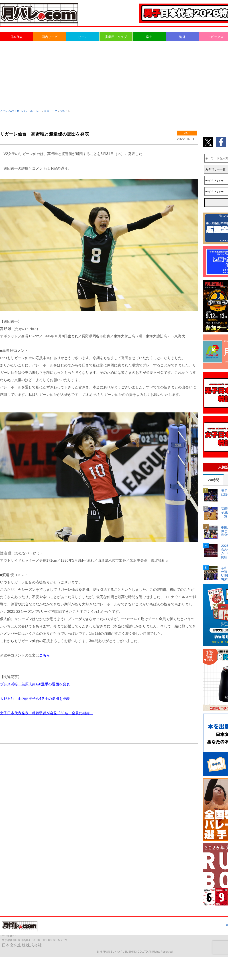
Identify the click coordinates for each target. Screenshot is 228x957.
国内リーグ (49, 37)
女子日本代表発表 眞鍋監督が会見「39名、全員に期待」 (46, 713)
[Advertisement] (114, 75)
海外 (182, 37)
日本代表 (16, 37)
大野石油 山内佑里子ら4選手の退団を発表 (35, 698)
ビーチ (83, 37)
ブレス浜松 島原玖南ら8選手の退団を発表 (35, 684)
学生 (149, 37)
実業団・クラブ (116, 37)
